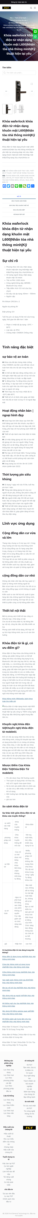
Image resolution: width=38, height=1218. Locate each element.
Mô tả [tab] (19, 196)
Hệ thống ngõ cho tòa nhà (12, 1003)
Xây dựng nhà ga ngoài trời (12, 996)
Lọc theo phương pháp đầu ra (9, 1088)
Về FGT (29, 1065)
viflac (22, 180)
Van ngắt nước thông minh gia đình (15, 980)
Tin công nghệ (29, 1111)
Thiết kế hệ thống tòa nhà (23, 173)
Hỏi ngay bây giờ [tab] (19, 214)
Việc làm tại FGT (8, 1163)
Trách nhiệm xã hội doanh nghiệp (29, 1083)
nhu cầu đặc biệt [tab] (19, 210)
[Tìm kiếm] (31, 8)
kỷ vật (29, 1089)
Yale (27, 180)
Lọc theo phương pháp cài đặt (9, 1080)
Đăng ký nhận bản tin (19, 2)
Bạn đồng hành (29, 1097)
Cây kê (8, 178)
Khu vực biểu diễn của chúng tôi (8, 1141)
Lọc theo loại (9, 1075)
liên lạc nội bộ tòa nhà (10, 988)
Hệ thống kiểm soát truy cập (17, 171)
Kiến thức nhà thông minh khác (17, 967)
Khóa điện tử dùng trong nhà (13, 957)
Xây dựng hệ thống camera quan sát (16, 1011)
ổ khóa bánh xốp (12, 175)
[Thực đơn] (35, 8)
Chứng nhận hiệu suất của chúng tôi (9, 1149)
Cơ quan (29, 1073)
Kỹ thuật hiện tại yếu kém (22, 178)
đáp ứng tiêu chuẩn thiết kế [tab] (19, 205)
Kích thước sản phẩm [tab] (19, 201)
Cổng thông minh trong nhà (13, 972)
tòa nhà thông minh (10, 180)
